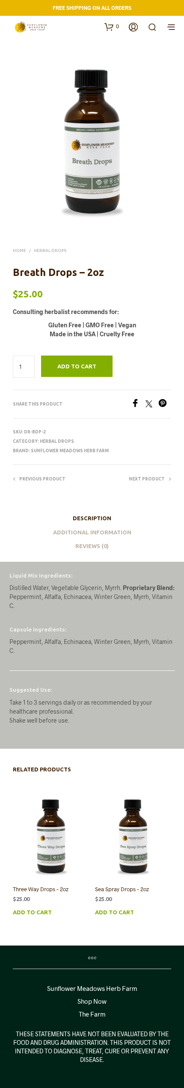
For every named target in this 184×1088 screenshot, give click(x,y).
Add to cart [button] (32, 912)
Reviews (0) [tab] (92, 546)
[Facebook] (138, 404)
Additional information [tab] (92, 532)
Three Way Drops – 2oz (40, 889)
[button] (111, 26)
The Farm (92, 1014)
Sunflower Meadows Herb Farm (70, 450)
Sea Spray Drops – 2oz (122, 889)
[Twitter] (151, 404)
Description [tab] (92, 518)
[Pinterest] (164, 404)
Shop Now (92, 1001)
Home (19, 250)
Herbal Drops (50, 250)
